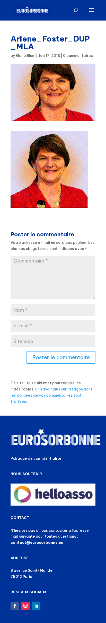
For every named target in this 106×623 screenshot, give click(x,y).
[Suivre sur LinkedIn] (36, 606)
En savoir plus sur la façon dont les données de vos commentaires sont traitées (51, 395)
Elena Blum (25, 55)
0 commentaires (78, 55)
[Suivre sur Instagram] (25, 606)
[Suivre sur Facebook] (15, 606)
